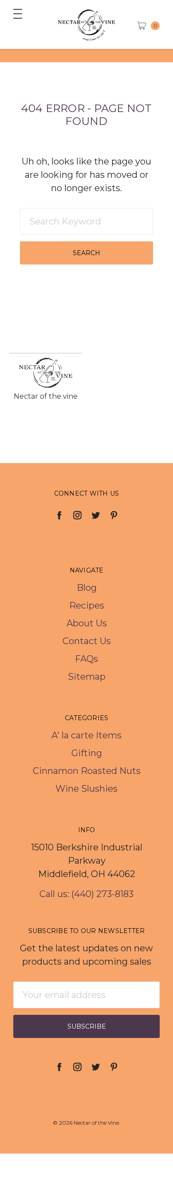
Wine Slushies (86, 788)
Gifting (86, 753)
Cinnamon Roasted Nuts (87, 770)
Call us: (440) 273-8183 (86, 894)
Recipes (86, 605)
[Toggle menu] (13, 13)
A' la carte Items (86, 735)
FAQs (86, 658)
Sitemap (87, 676)
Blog (87, 587)
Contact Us (87, 641)
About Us (87, 623)
